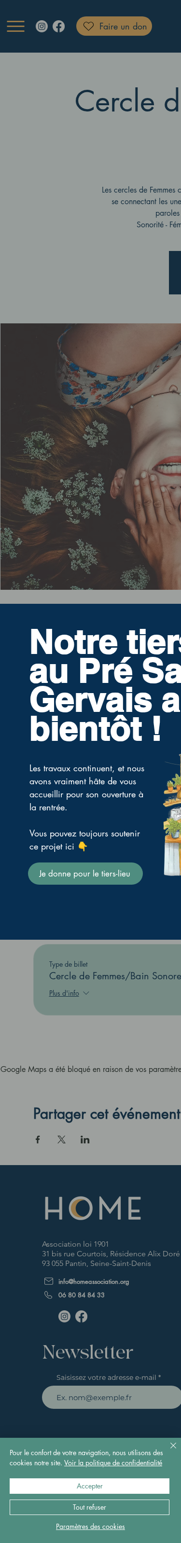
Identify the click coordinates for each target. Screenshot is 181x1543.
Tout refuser (89, 1507)
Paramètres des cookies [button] (90, 1526)
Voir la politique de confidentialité (113, 1462)
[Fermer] (167, 1451)
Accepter (90, 1485)
